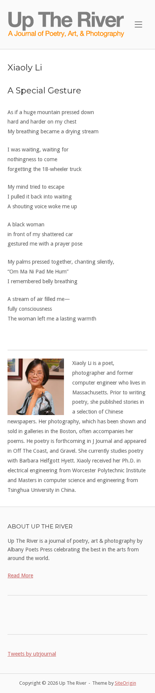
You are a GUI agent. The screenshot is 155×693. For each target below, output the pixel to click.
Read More (20, 575)
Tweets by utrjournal (32, 654)
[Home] (67, 24)
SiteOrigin (125, 683)
